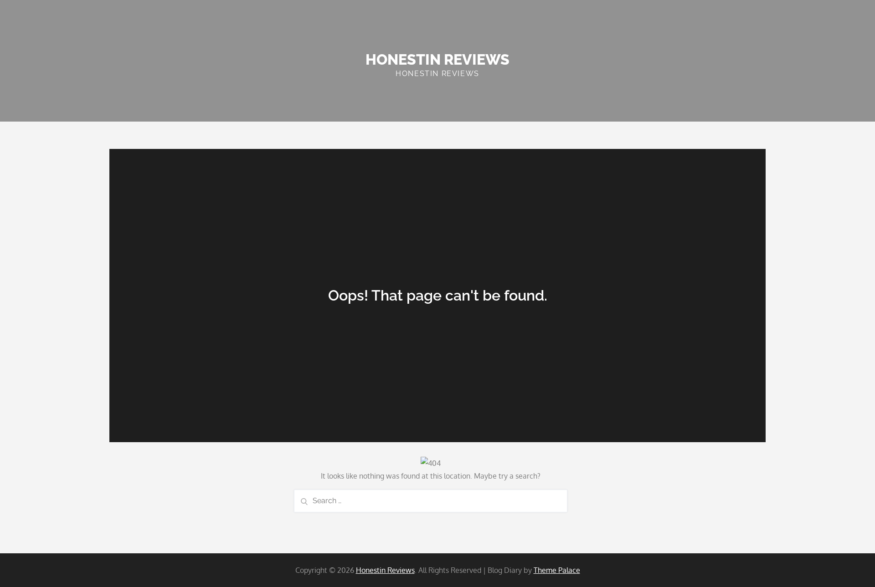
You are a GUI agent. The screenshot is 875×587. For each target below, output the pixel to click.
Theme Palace (557, 570)
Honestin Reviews (437, 59)
